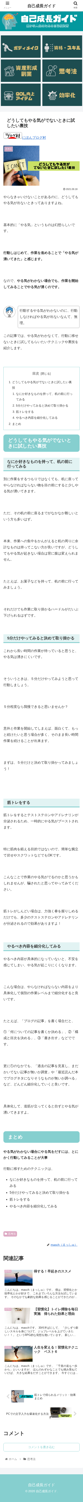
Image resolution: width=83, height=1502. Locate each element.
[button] (74, 803)
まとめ (16, 424)
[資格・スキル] (62, 46)
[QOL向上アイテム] (21, 95)
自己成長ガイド (41, 6)
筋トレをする (25, 411)
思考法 (12, 1233)
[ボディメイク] (21, 46)
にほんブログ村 (34, 137)
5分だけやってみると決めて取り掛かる (42, 405)
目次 (35, 373)
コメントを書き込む (41, 1447)
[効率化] (62, 95)
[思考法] (62, 70)
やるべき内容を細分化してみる (37, 417)
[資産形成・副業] (21, 70)
